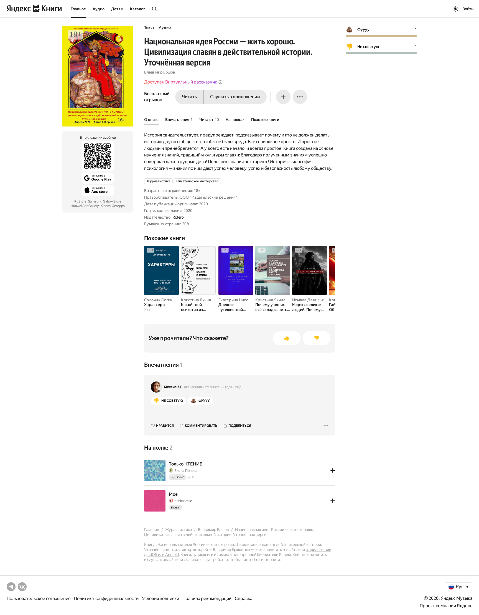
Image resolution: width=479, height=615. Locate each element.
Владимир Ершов (159, 72)
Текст (149, 27)
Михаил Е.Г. (173, 387)
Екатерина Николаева (238, 300)
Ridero (178, 217)
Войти (467, 9)
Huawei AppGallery (85, 206)
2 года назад (232, 387)
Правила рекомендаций (206, 598)
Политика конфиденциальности (106, 598)
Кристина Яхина (196, 300)
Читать (189, 96)
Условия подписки (160, 598)
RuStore (80, 201)
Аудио (99, 9)
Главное (78, 9)
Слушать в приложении (235, 96)
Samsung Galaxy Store (104, 201)
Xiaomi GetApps (113, 206)
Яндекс (464, 605)
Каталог (137, 9)
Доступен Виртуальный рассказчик (180, 82)
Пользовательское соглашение (39, 598)
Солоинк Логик (158, 300)
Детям (117, 9)
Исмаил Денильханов (312, 300)
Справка (243, 598)
